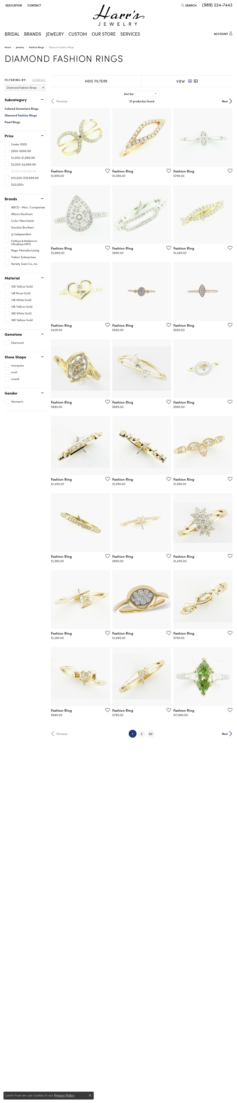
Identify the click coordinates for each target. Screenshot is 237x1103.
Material (12, 278)
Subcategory (16, 99)
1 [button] (134, 733)
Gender (11, 393)
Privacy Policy (64, 1095)
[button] (13, 5)
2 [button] (141, 734)
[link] (34, 5)
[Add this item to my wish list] (106, 170)
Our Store (104, 34)
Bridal (12, 34)
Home (8, 47)
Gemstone (13, 334)
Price (9, 136)
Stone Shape (15, 357)
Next (225, 101)
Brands (32, 34)
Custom (78, 34)
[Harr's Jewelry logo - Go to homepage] (119, 15)
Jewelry (55, 34)
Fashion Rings (36, 47)
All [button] (150, 734)
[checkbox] (16, 144)
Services (130, 34)
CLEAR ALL (39, 79)
